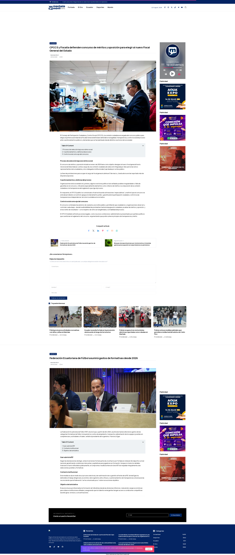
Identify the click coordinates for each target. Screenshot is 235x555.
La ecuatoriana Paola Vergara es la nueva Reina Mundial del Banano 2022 (133, 543)
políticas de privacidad (127, 548)
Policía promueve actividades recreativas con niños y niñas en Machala (64, 331)
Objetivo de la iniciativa (71, 451)
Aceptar (148, 549)
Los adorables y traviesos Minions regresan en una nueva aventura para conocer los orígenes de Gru (134, 535)
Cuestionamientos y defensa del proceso (77, 152)
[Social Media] (165, 7)
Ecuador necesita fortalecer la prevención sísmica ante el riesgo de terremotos (99, 331)
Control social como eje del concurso (76, 154)
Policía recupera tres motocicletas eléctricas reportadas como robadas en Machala (133, 332)
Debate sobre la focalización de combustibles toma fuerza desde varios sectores (100, 543)
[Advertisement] (117, 25)
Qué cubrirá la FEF (69, 446)
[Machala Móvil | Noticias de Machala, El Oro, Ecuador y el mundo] (57, 7)
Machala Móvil (54, 55)
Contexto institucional (71, 448)
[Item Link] (65, 316)
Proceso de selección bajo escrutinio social (77, 149)
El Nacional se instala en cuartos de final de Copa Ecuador (99, 535)
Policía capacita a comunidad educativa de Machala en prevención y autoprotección (86, 2)
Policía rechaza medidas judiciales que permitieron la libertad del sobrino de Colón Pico (169, 332)
